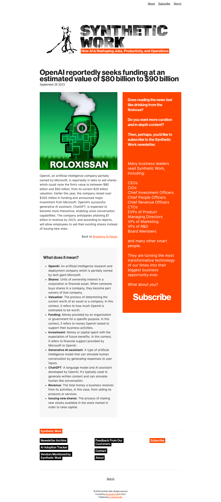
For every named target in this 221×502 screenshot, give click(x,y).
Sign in (177, 3)
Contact (100, 450)
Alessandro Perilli (112, 494)
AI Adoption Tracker (54, 447)
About (151, 3)
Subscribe (164, 3)
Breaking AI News (105, 236)
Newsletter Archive (53, 440)
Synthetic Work (123, 36)
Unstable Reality (115, 497)
